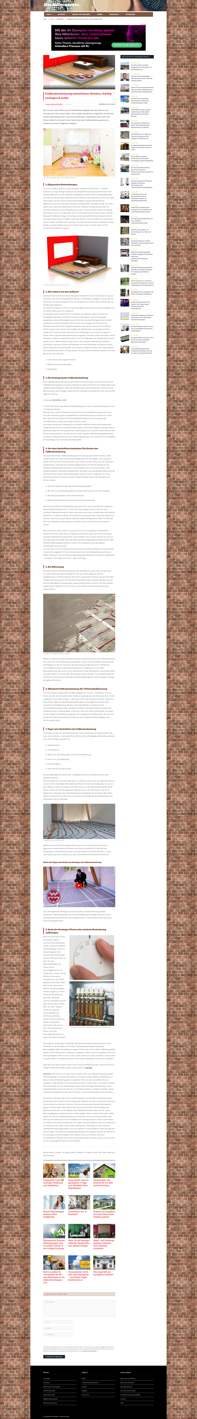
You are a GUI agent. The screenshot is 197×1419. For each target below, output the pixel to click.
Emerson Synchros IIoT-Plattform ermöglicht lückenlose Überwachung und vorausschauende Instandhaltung (141, 184)
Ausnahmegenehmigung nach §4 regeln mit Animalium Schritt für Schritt (141, 147)
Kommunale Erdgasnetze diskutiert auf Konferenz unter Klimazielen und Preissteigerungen (142, 317)
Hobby (99, 14)
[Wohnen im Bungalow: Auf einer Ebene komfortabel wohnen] (104, 1202)
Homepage (46, 1378)
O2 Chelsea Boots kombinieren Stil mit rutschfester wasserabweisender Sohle (142, 221)
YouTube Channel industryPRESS (130, 1395)
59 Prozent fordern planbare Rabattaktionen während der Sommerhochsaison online (140, 101)
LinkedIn (123, 1399)
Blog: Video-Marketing (127, 1383)
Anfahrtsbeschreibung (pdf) (51, 1387)
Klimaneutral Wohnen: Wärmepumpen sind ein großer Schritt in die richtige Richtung (54, 1244)
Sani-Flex (88, 1068)
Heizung (112, 104)
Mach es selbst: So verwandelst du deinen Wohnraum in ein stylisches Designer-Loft (54, 1277)
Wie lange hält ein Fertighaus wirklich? (103, 1273)
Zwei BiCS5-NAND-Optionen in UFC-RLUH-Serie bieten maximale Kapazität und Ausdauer (142, 340)
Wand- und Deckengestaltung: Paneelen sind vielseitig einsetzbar (104, 1244)
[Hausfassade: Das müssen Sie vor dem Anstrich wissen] (104, 1171)
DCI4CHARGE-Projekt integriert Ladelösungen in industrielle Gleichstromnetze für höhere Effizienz (141, 113)
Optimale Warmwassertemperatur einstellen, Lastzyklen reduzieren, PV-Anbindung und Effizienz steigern (141, 271)
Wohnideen (130, 14)
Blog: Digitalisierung (126, 1387)
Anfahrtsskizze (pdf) (49, 1391)
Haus (49, 14)
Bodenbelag (102, 104)
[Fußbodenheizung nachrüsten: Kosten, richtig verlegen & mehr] (79, 72)
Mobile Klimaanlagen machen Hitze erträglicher (53, 1214)
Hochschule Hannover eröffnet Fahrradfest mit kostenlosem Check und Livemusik (142, 243)
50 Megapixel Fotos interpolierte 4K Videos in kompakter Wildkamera (142, 293)
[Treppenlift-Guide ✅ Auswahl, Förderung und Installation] (54, 1171)
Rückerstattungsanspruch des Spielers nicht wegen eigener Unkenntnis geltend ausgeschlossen (140, 305)
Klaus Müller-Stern (54, 104)
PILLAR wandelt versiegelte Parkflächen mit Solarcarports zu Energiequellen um (141, 67)
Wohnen (61, 14)
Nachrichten (85, 1395)
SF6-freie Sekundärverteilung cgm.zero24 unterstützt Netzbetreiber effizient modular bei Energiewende (142, 171)
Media (84, 1378)
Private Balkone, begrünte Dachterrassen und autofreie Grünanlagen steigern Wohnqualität (142, 159)
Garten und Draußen (81, 14)
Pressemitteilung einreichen (90, 1383)
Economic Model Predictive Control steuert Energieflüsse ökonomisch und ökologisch (142, 328)
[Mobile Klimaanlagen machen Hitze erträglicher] (54, 1202)
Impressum (46, 1383)
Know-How (114, 14)
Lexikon (84, 1387)
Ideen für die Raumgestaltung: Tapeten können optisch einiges (79, 1243)
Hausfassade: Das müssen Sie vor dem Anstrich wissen (103, 1183)
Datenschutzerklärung (89, 1351)
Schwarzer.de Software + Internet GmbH (57, 1416)
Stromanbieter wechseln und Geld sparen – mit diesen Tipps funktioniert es (78, 1275)
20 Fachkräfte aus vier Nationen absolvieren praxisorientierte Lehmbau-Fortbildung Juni (141, 136)
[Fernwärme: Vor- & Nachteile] (79, 1202)
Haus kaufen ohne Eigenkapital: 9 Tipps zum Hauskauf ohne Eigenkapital (78, 1184)
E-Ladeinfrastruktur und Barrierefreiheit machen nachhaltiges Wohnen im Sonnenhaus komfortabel (139, 197)
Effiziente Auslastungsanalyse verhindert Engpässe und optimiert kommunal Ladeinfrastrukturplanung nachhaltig (142, 256)
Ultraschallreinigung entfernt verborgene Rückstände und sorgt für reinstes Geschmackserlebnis (141, 351)
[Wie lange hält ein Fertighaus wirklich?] (104, 1262)
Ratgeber (84, 1391)
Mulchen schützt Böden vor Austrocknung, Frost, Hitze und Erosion (141, 232)
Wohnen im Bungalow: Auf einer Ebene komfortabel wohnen (104, 1214)
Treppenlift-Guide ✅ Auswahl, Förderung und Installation (53, 1183)
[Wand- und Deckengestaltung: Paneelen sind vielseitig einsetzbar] (104, 1231)
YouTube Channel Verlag (127, 1391)
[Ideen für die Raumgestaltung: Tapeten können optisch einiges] (79, 1231)
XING (122, 1403)
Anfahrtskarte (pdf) (49, 1395)
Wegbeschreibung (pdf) (50, 1399)
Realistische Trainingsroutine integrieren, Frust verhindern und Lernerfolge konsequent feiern (141, 209)
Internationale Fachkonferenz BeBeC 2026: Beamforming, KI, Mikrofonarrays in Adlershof (140, 125)
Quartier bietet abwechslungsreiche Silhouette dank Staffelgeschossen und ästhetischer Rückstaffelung (142, 89)
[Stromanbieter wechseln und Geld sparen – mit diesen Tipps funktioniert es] (79, 1262)
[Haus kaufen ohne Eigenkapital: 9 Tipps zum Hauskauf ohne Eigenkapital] (79, 1171)
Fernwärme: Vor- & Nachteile (77, 1212)
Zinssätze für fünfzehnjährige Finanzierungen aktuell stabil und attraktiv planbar (141, 78)
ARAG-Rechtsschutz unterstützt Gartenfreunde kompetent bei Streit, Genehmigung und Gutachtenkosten (142, 283)
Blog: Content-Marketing (127, 1378)
